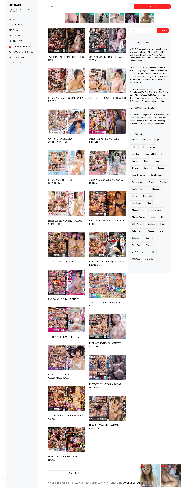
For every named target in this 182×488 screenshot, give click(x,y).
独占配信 (149, 259)
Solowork (136, 238)
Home (12, 19)
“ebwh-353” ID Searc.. (61, 261)
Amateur (135, 154)
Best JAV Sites (17, 57)
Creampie (148, 168)
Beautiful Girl (150, 154)
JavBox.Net (16, 63)
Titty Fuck (136, 245)
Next (77, 473)
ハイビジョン (137, 252)
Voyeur (149, 245)
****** (134, 140)
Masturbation (156, 210)
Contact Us (16, 41)
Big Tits (135, 161)
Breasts (157, 161)
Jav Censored (17, 25)
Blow (146, 161)
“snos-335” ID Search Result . (142, 108)
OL (162, 217)
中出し (152, 252)
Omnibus (151, 224)
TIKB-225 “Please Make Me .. (65, 337)
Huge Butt (147, 196)
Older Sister (137, 224)
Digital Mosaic (156, 175)
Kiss (149, 203)
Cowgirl (135, 168)
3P (158, 140)
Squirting (149, 238)
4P (144, 147)
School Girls (137, 231)
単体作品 (136, 259)
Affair (152, 147)
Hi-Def (135, 196)
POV (162, 224)
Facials (163, 182)
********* (147, 140)
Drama (151, 182)
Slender (151, 231)
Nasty (153, 217)
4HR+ (134, 147)
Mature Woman (138, 217)
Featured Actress (139, 189)
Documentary (137, 182)
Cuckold (161, 168)
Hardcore (156, 189)
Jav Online (128, 483)
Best (163, 154)
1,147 (70, 473)
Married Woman (138, 210)
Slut (161, 231)
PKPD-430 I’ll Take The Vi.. (64, 299)
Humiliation (136, 203)
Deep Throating (138, 175)
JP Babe (15, 5)
